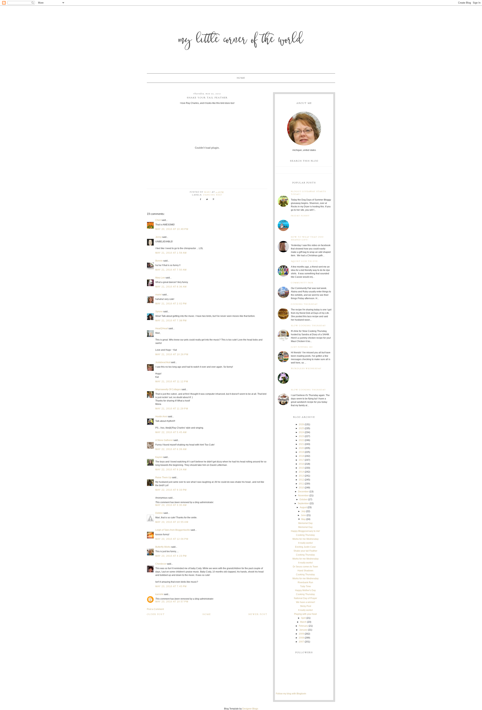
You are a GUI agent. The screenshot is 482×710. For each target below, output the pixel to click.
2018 (301, 456)
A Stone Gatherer (164, 440)
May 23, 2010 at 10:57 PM (171, 601)
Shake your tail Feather (305, 551)
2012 (301, 479)
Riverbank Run (305, 582)
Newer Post (258, 614)
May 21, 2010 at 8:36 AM (171, 286)
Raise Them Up (163, 477)
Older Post (156, 614)
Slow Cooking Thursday (308, 325)
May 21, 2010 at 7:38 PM (171, 320)
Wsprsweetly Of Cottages (168, 389)
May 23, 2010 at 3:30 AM (171, 505)
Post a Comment (155, 609)
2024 (301, 432)
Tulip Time (305, 586)
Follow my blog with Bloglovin (291, 693)
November (303, 495)
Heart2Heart (161, 328)
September (303, 503)
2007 (301, 641)
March (303, 622)
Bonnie (159, 260)
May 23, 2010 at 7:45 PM (171, 586)
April (303, 618)
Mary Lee (160, 277)
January (303, 630)
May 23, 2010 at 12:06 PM (171, 539)
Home (241, 78)
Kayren (159, 457)
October (303, 499)
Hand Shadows (305, 570)
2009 (301, 633)
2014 (301, 472)
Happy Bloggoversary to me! (305, 531)
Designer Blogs (250, 708)
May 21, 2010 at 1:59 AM (171, 253)
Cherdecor (160, 564)
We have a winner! (305, 602)
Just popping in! (302, 347)
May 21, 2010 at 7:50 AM (171, 269)
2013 (301, 475)
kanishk (159, 594)
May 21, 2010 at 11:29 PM (171, 408)
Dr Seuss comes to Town (305, 566)
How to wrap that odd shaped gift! (307, 238)
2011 (301, 483)
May (303, 519)
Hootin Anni (161, 416)
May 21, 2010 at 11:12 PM (171, 381)
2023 (301, 436)
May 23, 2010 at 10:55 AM (171, 522)
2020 (301, 448)
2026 (301, 424)
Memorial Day (305, 523)
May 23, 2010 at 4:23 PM (171, 556)
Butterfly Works (163, 547)
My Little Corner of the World (241, 40)
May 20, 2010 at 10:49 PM (171, 229)
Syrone (159, 311)
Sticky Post (305, 606)
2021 (301, 444)
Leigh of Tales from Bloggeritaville (172, 530)
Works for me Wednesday (305, 539)
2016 (301, 464)
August (303, 507)
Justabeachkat (162, 362)
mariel (158, 294)
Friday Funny (300, 215)
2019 (301, 452)
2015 (301, 468)
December (303, 491)
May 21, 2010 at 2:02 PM (171, 303)
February (303, 626)
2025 (301, 428)
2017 (301, 460)
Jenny (158, 237)
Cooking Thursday (304, 304)
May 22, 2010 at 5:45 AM (171, 432)
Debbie (159, 513)
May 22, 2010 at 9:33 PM (171, 490)
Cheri (158, 220)
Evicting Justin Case (305, 547)
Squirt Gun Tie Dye (304, 261)
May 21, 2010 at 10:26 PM (171, 354)
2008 (301, 637)
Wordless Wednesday (306, 368)
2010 (301, 487)
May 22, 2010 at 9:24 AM (171, 469)
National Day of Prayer (305, 598)
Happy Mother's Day (305, 590)
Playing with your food (305, 614)
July (303, 511)
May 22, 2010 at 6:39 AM (171, 449)
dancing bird (212, 195)
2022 (301, 440)
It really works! (305, 543)
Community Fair (302, 282)
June (303, 515)
